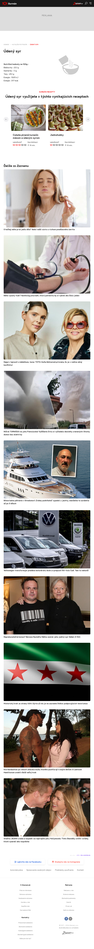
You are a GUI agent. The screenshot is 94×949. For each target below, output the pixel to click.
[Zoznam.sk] (68, 934)
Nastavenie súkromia (25, 898)
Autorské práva (16, 870)
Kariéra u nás (25, 902)
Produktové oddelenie (25, 923)
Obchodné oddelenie (25, 927)
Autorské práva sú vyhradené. (68, 928)
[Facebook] (66, 919)
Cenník (68, 902)
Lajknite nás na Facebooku (29, 861)
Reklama (68, 885)
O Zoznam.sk (25, 885)
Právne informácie (25, 890)
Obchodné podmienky (69, 898)
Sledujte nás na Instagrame (67, 861)
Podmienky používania (64, 870)
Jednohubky (57, 134)
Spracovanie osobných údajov (38, 870)
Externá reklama (68, 894)
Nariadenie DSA (25, 910)
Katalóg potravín (19, 44)
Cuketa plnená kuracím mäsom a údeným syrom (26, 136)
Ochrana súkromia (25, 894)
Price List (69, 906)
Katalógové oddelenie (25, 930)
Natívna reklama (68, 910)
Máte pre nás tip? (25, 938)
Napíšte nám (25, 906)
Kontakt (80, 870)
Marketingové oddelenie (25, 934)
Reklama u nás (69, 890)
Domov (6, 44)
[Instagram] (70, 919)
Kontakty (25, 917)
